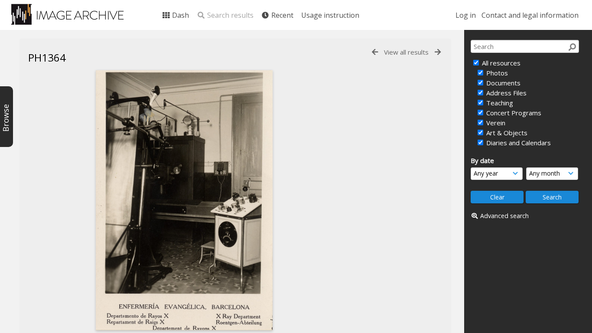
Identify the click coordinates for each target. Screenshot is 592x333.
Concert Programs (513, 112)
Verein (495, 122)
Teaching (499, 102)
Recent (281, 15)
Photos (496, 73)
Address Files (506, 92)
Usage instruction (330, 15)
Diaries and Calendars (518, 142)
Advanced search (504, 216)
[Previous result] (375, 52)
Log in (465, 15)
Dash (179, 15)
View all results (406, 52)
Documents (502, 82)
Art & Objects (506, 132)
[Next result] (437, 52)
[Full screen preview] (184, 200)
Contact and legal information (530, 15)
